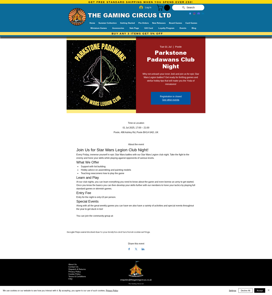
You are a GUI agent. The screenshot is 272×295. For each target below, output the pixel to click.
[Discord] (198, 13)
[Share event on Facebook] (129, 249)
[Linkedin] (202, 13)
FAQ (70, 279)
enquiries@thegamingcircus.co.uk (136, 280)
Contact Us (73, 267)
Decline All (245, 290)
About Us (72, 264)
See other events (170, 100)
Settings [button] (232, 290)
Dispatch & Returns (77, 269)
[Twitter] (194, 13)
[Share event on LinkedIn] (143, 249)
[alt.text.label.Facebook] (190, 13)
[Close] (268, 290)
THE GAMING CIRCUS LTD (129, 15)
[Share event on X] (136, 249)
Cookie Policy (74, 274)
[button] (164, 8)
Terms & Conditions (77, 276)
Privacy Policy (74, 271)
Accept (260, 290)
